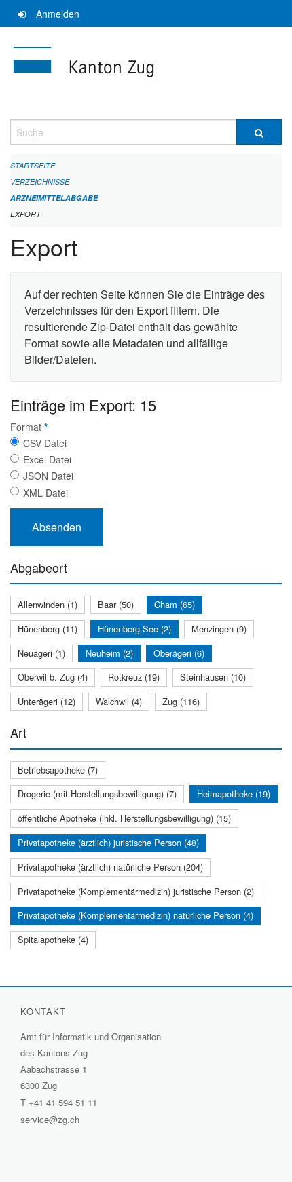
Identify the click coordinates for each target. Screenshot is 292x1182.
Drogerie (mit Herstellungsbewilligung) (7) (97, 793)
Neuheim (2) (109, 653)
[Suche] (259, 132)
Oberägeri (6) (178, 653)
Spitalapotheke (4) (53, 939)
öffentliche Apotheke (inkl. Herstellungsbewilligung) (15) (124, 818)
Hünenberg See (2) (134, 628)
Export (25, 214)
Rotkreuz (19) (134, 676)
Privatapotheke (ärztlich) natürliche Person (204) (110, 866)
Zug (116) (181, 701)
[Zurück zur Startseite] (146, 73)
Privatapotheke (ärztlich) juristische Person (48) (108, 842)
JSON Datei (48, 475)
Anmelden (57, 13)
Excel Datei (47, 459)
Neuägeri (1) (41, 653)
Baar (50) (116, 604)
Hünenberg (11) (47, 628)
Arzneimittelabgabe (54, 198)
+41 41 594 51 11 (63, 1102)
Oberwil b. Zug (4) (53, 676)
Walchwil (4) (119, 701)
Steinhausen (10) (213, 676)
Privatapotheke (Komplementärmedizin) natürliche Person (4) (135, 915)
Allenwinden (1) (47, 604)
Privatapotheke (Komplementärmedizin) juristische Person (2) (136, 891)
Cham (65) (174, 604)
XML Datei (45, 492)
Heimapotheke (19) (233, 793)
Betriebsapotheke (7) (58, 769)
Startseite (32, 165)
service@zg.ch (49, 1119)
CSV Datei (45, 443)
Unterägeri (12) (46, 701)
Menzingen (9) (219, 628)
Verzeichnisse (39, 181)
